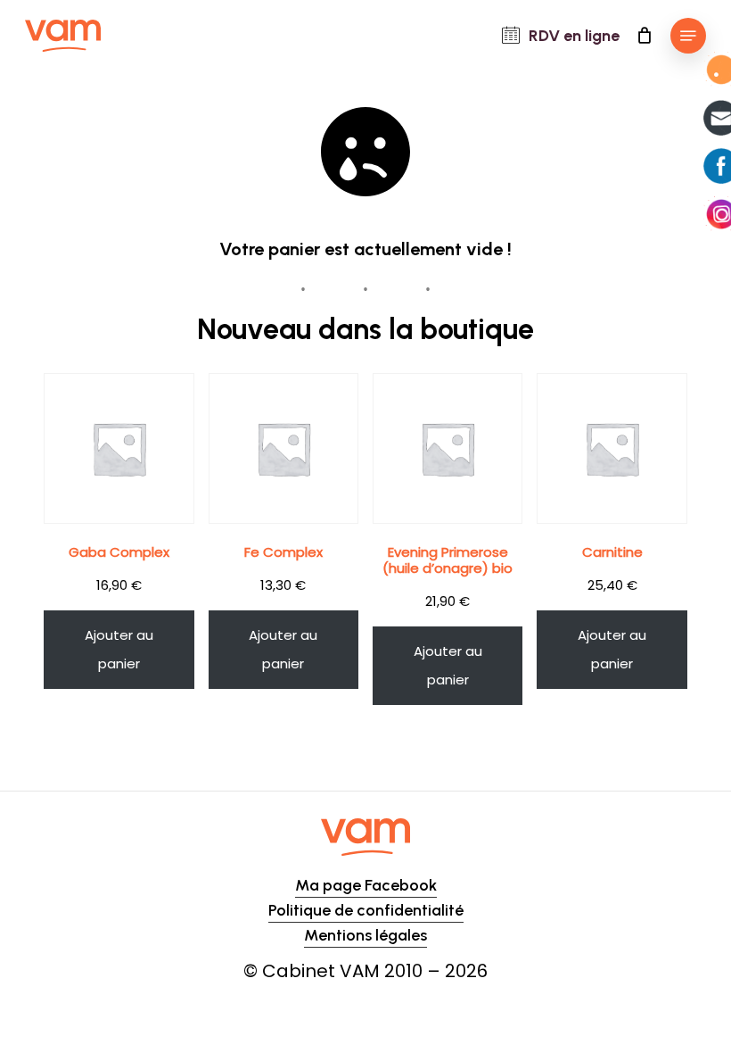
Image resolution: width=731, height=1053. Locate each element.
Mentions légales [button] (365, 935)
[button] (688, 36)
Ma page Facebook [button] (366, 885)
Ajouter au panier (119, 649)
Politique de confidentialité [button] (366, 910)
